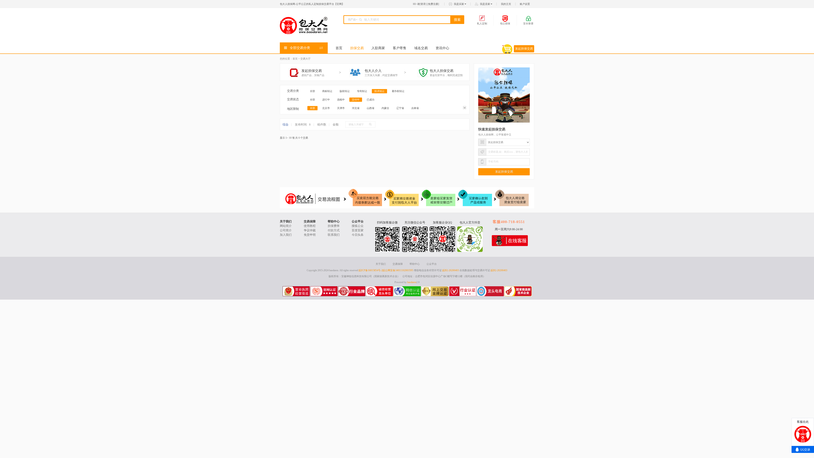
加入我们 (286, 234)
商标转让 (327, 91)
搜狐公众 (358, 226)
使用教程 (310, 226)
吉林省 (415, 108)
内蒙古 (385, 108)
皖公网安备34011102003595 (398, 270)
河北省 (356, 108)
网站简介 (286, 226)
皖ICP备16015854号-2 (371, 270)
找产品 (352, 19)
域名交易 (421, 48)
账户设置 (525, 4)
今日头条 (358, 234)
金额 (336, 124)
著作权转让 (398, 91)
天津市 (341, 108)
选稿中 (341, 99)
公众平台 (358, 221)
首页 (339, 48)
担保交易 (357, 48)
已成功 (370, 99)
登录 (423, 4)
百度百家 (358, 230)
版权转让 (345, 91)
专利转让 (362, 91)
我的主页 (506, 4)
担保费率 (334, 226)
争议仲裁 (310, 230)
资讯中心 (442, 48)
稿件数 (321, 124)
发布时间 (301, 124)
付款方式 (334, 230)
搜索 (457, 19)
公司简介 (286, 230)
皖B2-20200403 (450, 270)
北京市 (326, 108)
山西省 (370, 108)
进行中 (326, 99)
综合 (286, 124)
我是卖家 (485, 4)
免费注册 (433, 4)
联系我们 (334, 234)
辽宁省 (400, 108)
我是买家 (459, 4)
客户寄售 (399, 48)
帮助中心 (334, 221)
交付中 (356, 99)
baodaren (411, 282)
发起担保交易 (524, 48)
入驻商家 (378, 48)
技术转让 (379, 91)
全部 (312, 91)
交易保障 (310, 221)
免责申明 (310, 234)
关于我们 (286, 221)
